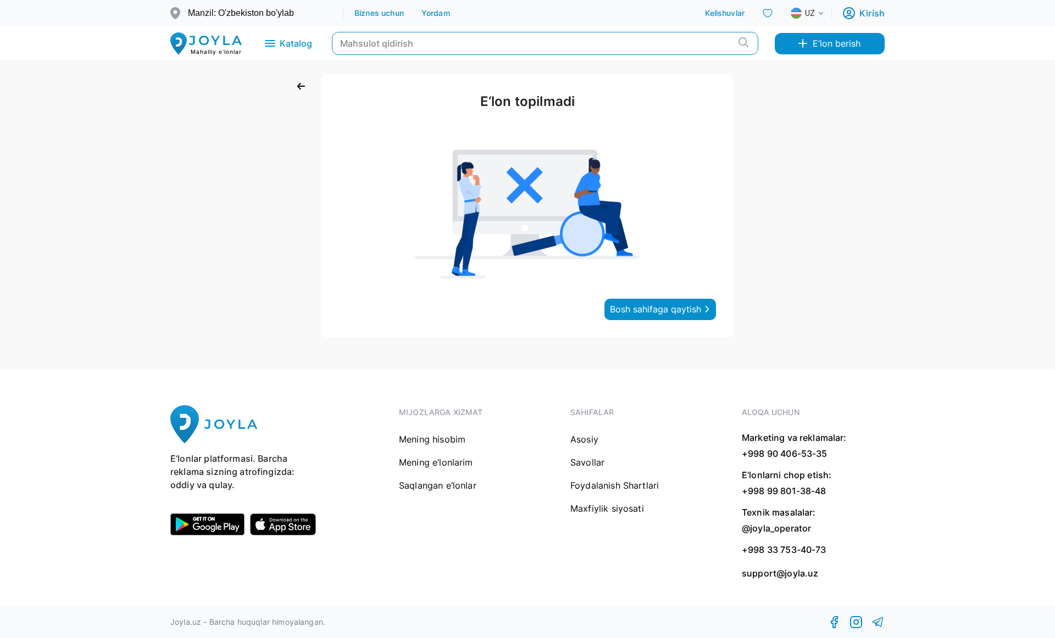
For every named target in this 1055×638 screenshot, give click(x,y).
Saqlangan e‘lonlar (437, 485)
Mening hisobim (432, 439)
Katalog (296, 43)
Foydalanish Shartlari (614, 485)
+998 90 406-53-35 (785, 453)
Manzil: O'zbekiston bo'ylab (241, 13)
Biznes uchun (379, 13)
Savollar (587, 462)
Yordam (435, 13)
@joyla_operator (776, 528)
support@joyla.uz (780, 573)
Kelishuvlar (725, 13)
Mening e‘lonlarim (436, 462)
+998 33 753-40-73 (784, 549)
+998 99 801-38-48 (784, 490)
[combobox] (816, 13)
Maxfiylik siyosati (607, 508)
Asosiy (584, 439)
